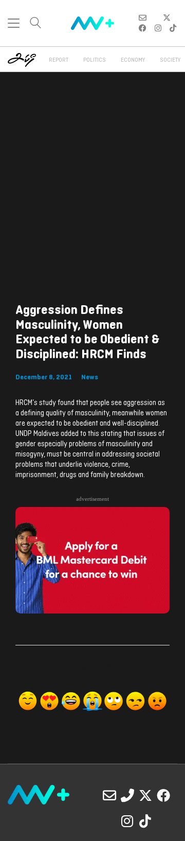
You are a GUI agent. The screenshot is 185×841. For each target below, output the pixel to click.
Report (58, 60)
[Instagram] (127, 821)
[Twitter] (145, 795)
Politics (94, 60)
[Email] (109, 795)
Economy (133, 60)
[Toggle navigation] (14, 23)
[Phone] (127, 795)
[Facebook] (163, 795)
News (89, 377)
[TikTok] (145, 821)
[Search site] (35, 24)
